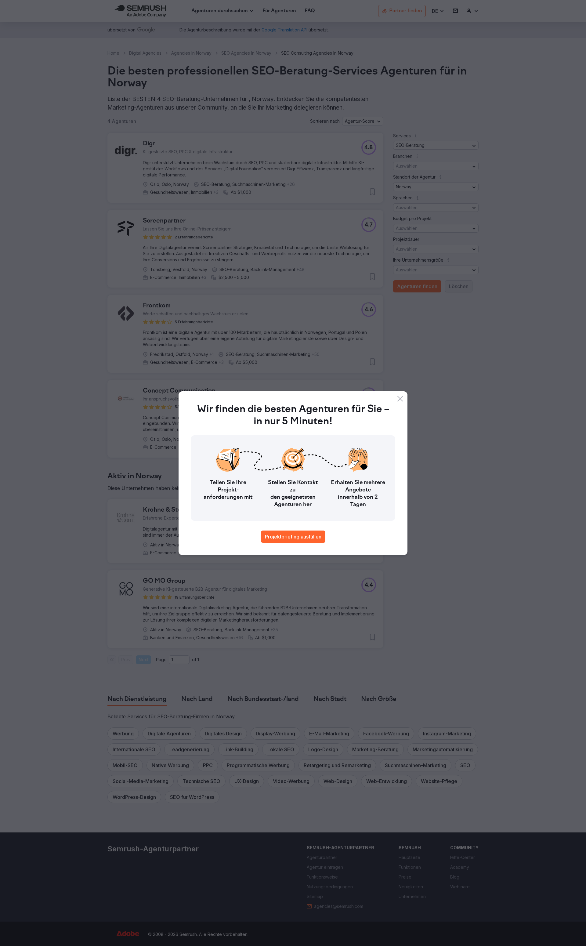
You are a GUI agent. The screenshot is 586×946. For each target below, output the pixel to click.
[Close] (400, 398)
